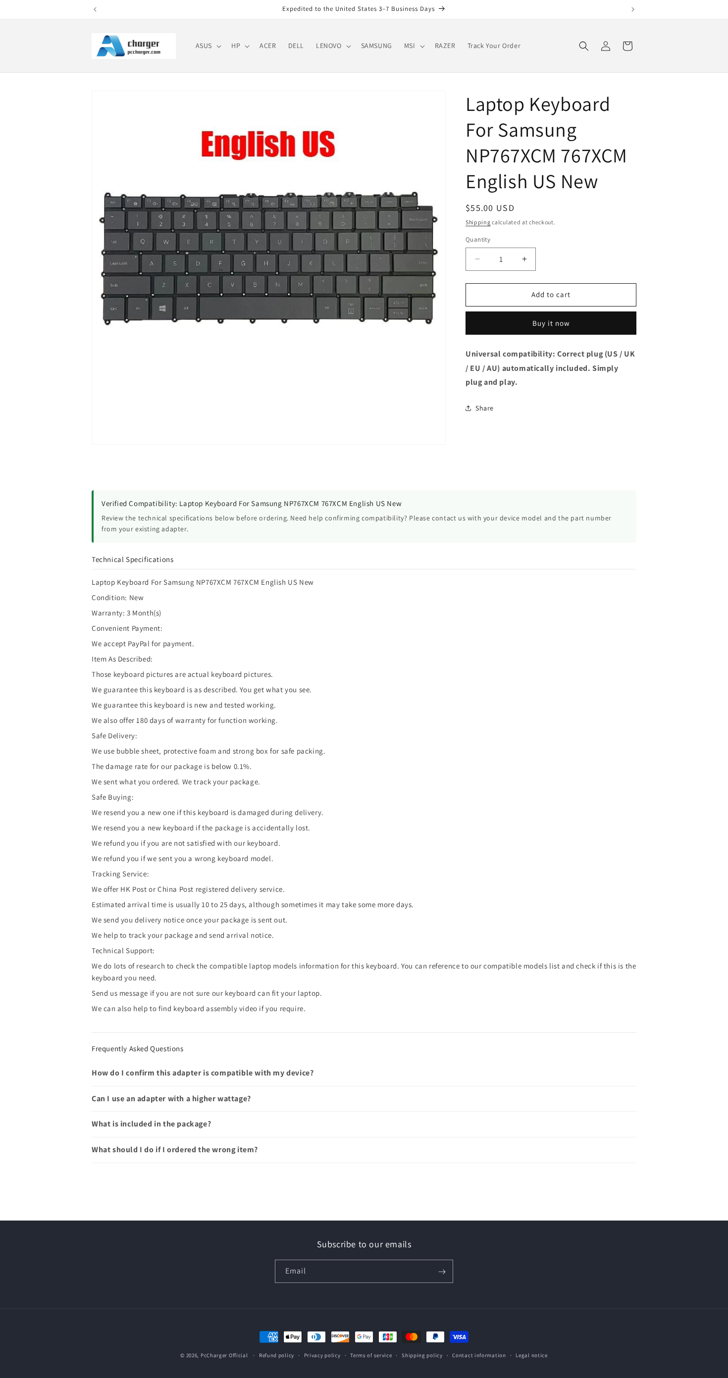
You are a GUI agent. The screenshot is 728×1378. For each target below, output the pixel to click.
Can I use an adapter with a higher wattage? (171, 1098)
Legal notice (531, 1354)
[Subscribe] (442, 1271)
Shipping (478, 222)
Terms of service (371, 1354)
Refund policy (276, 1354)
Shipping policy (422, 1354)
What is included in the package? (151, 1124)
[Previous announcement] (95, 9)
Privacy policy (322, 1354)
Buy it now (551, 323)
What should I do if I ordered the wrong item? (175, 1149)
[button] (207, 45)
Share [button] (484, 408)
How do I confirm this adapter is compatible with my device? (202, 1073)
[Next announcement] (633, 9)
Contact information (479, 1354)
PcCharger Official (224, 1355)
